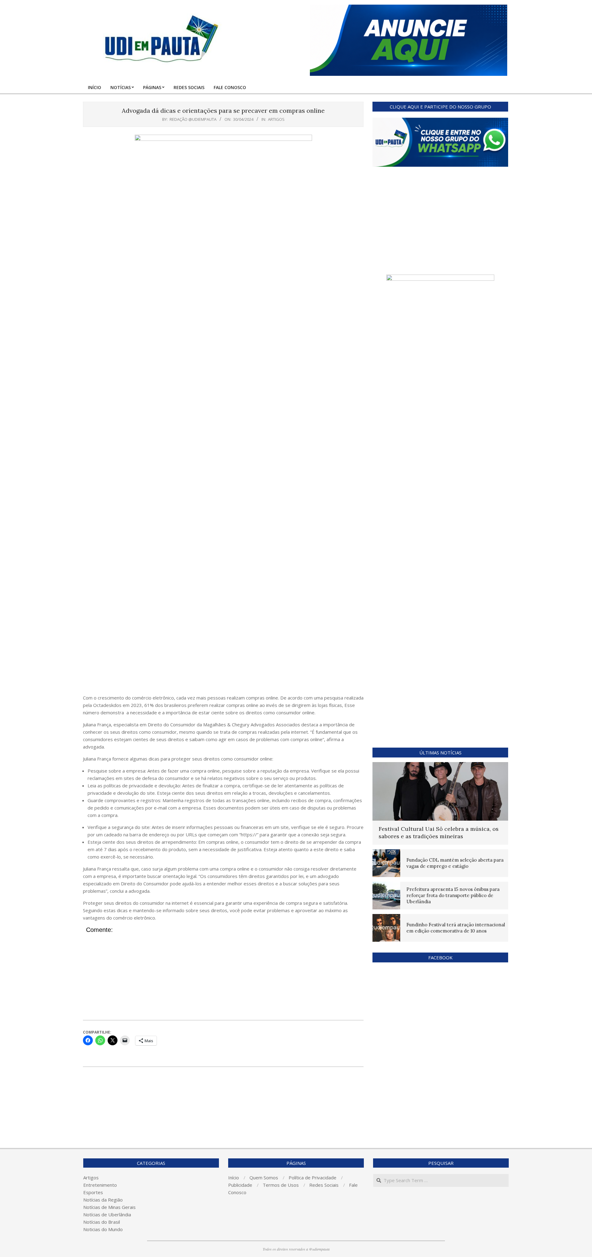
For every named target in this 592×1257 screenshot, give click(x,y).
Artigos (276, 119)
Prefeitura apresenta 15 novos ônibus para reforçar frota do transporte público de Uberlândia (453, 895)
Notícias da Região (103, 1200)
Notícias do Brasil (101, 1222)
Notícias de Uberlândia (107, 1214)
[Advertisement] (223, 648)
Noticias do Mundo (103, 1229)
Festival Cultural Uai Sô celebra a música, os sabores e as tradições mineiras (439, 832)
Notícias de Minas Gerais (109, 1207)
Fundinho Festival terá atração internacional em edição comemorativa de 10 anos (455, 928)
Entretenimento (100, 1185)
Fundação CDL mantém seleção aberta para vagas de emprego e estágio (455, 863)
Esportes (93, 1192)
